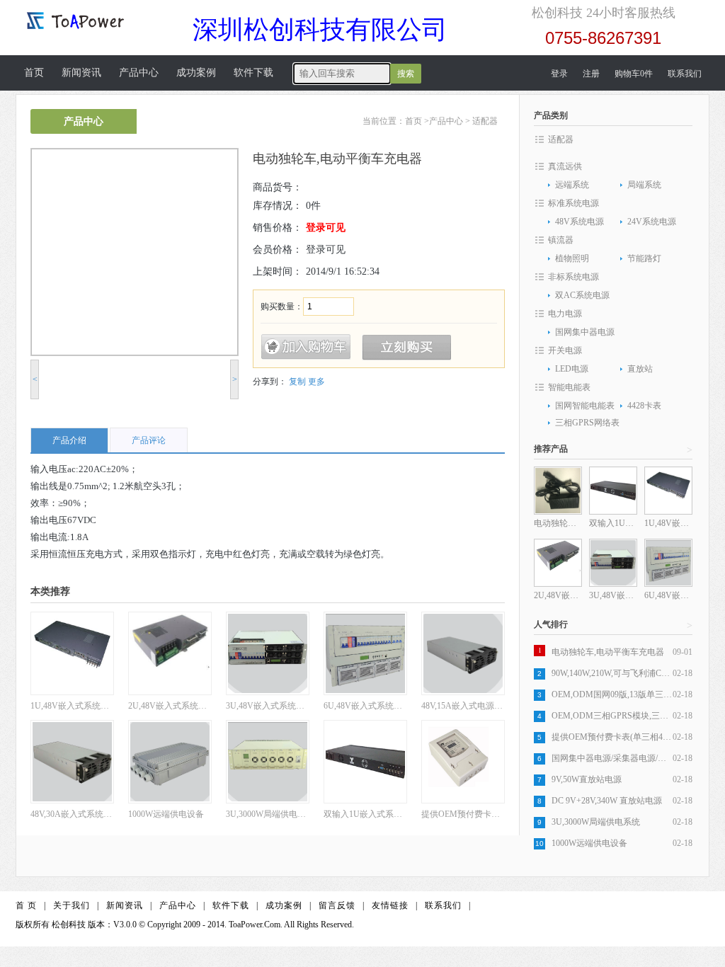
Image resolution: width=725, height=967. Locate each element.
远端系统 (572, 185)
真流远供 (565, 166)
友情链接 (390, 905)
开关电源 (565, 350)
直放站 (640, 369)
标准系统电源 (573, 203)
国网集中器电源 (585, 332)
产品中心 (139, 72)
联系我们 (685, 74)
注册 (591, 74)
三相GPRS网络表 (587, 423)
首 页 (26, 905)
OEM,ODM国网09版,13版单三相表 (612, 694)
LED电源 (571, 369)
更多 (316, 382)
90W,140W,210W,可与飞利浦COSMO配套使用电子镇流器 (612, 673)
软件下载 (253, 72)
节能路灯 (644, 258)
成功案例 (196, 72)
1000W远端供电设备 (589, 843)
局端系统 (644, 185)
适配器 (485, 121)
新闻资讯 (81, 72)
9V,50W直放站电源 (587, 779)
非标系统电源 (573, 277)
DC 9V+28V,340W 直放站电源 (607, 801)
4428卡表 (644, 406)
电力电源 (565, 314)
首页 (34, 72)
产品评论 (149, 440)
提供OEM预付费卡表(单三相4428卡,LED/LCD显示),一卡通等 (612, 737)
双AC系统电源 (582, 295)
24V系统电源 (651, 222)
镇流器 (560, 240)
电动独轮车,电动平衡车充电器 (608, 652)
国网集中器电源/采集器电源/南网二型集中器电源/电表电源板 (612, 758)
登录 (559, 74)
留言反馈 (337, 905)
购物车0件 (634, 74)
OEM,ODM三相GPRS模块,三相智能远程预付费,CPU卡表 (612, 716)
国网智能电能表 (585, 406)
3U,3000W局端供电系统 (596, 822)
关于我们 (71, 905)
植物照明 (572, 258)
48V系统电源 (579, 222)
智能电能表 (569, 387)
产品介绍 (69, 440)
